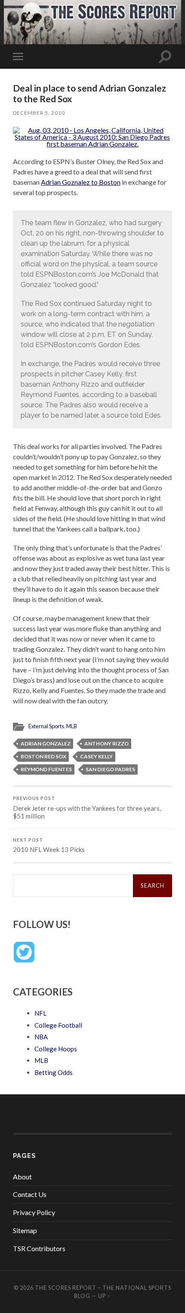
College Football (58, 1025)
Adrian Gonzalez (46, 743)
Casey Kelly (96, 756)
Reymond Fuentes (46, 769)
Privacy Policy (34, 1212)
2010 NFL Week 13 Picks (49, 845)
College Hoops (55, 1049)
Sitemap (25, 1230)
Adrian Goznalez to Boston (80, 182)
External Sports (46, 726)
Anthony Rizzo (106, 743)
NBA (41, 1037)
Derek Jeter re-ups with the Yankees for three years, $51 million (87, 808)
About (22, 1177)
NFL (40, 1013)
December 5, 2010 (39, 113)
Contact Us (29, 1194)
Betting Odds (53, 1072)
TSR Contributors (39, 1248)
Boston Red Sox (43, 756)
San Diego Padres (110, 769)
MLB (71, 726)
